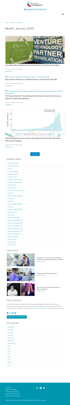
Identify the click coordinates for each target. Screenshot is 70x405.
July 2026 (10, 330)
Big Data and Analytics (13, 166)
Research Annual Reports (12, 391)
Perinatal (10, 206)
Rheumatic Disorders (13, 236)
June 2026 (10, 332)
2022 (9, 357)
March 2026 (11, 340)
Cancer (10, 168)
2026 (9, 346)
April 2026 (10, 338)
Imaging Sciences (12, 187)
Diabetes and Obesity (13, 174)
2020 (9, 362)
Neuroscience (11, 198)
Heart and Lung (12, 185)
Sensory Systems (12, 239)
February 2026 (11, 343)
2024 (9, 351)
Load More (35, 154)
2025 (9, 349)
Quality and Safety (12, 212)
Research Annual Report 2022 (15, 223)
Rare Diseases (11, 215)
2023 (9, 354)
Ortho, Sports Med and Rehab (15, 204)
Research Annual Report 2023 (15, 226)
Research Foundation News (14, 234)
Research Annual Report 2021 (15, 220)
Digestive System (12, 177)
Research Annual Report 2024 (15, 228)
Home (7, 22)
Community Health (12, 171)
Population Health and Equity (15, 209)
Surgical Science (12, 242)
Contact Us (8, 387)
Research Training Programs (12, 394)
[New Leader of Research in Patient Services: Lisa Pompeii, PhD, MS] (27, 77)
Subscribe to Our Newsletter (17, 317)
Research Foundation (11, 389)
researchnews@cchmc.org (42, 308)
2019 (9, 365)
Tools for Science (12, 245)
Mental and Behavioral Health (15, 196)
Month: (16, 22)
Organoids (10, 201)
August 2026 (11, 327)
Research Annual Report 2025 (15, 231)
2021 (9, 359)
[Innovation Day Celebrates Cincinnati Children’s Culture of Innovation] (35, 50)
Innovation (10, 193)
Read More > (9, 71)
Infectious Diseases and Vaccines (16, 190)
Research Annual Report (14, 217)
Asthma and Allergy (13, 163)
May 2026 (10, 335)
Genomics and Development (15, 182)
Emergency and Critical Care (15, 179)
